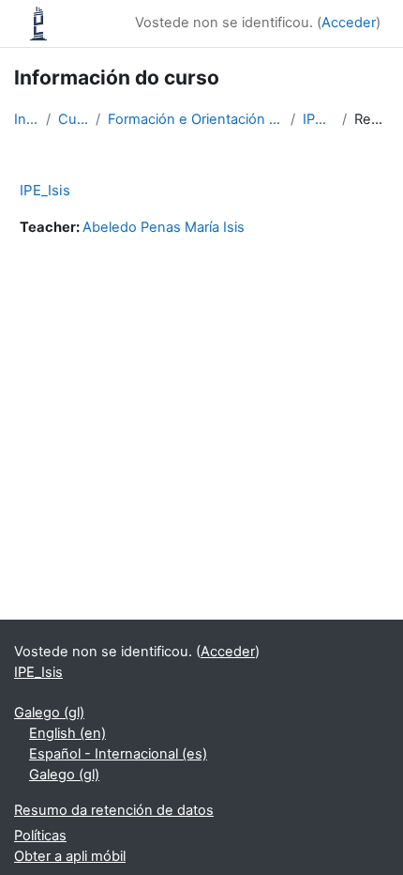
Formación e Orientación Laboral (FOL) (195, 119)
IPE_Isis (319, 119)
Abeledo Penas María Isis (163, 227)
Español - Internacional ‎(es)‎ (118, 753)
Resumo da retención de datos (114, 810)
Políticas (40, 835)
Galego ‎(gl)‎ (49, 712)
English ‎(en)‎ (67, 733)
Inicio (26, 119)
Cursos (73, 119)
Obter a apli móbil (70, 856)
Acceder (348, 22)
